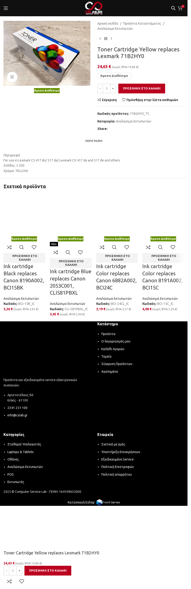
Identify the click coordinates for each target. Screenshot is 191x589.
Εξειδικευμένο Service (117, 459)
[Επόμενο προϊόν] (111, 39)
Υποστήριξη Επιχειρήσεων (120, 452)
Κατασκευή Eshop (81, 502)
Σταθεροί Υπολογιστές (24, 444)
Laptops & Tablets (20, 452)
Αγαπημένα (109, 371)
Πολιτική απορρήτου (116, 474)
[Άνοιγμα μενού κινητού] (5, 8)
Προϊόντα (108, 334)
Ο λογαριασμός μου (115, 341)
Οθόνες (13, 459)
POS (10, 474)
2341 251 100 (17, 408)
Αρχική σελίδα (107, 23)
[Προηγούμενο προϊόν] (100, 39)
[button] (24, 258)
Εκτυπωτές (15, 482)
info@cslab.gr (17, 415)
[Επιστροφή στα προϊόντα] (106, 39)
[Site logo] (93, 8)
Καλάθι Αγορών (112, 349)
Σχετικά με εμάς (113, 444)
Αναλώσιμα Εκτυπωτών (115, 28)
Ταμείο (106, 356)
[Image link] (46, 350)
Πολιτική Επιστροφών (117, 467)
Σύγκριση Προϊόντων (116, 364)
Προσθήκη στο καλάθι (141, 88)
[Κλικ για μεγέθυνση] (12, 77)
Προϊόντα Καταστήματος (142, 23)
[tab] (93, 141)
